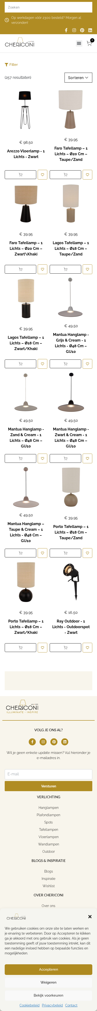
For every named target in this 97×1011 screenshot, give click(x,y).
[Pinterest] (82, 30)
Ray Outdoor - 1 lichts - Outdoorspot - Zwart (71, 627)
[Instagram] (74, 30)
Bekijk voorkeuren (48, 995)
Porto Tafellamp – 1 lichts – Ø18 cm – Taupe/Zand (71, 532)
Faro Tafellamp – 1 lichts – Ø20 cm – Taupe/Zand (71, 154)
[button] (90, 916)
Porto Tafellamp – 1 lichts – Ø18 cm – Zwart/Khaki (26, 627)
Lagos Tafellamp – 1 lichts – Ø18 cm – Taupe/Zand (71, 248)
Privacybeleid (52, 1005)
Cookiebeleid (30, 1005)
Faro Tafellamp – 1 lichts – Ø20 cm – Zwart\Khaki (26, 248)
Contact (71, 1005)
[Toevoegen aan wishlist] (42, 175)
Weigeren (48, 982)
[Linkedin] (90, 30)
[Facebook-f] (66, 30)
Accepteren (48, 969)
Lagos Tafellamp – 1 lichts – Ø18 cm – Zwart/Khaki (26, 343)
